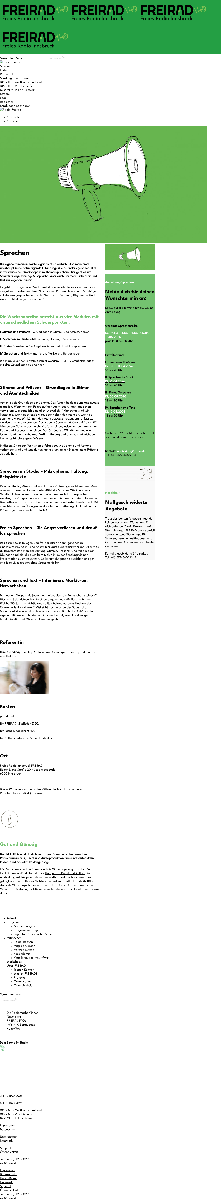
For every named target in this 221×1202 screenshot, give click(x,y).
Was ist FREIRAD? (25, 973)
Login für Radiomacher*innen (34, 934)
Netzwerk (6, 1140)
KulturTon (13, 1028)
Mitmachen (14, 938)
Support (5, 1148)
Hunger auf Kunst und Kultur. (65, 873)
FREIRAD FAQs (16, 1020)
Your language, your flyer (31, 957)
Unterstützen (8, 1136)
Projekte (19, 977)
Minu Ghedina (9, 652)
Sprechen (13, 121)
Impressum (7, 1125)
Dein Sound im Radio (14, 1042)
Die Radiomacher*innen (23, 1012)
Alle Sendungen (24, 926)
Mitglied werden (24, 946)
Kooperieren (22, 953)
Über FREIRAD (16, 965)
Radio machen (23, 942)
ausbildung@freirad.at (132, 553)
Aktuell (11, 918)
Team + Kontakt (24, 969)
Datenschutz (8, 1129)
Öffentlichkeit (23, 985)
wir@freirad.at (10, 1163)
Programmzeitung (26, 930)
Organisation (23, 981)
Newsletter (14, 1016)
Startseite (13, 117)
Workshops (14, 961)
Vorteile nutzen (24, 950)
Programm (14, 922)
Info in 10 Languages (21, 1024)
